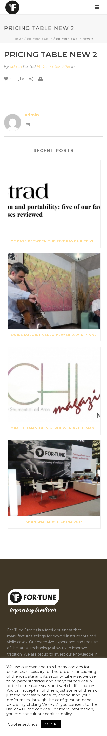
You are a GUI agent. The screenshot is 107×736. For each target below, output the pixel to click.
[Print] (43, 79)
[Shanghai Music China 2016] (54, 477)
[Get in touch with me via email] (28, 124)
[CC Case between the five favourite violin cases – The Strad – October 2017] (54, 197)
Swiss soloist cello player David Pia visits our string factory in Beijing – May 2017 (55, 335)
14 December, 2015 (53, 66)
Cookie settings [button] (22, 724)
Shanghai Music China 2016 (54, 522)
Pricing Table (39, 39)
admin (16, 66)
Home (18, 39)
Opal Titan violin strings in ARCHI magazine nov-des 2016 (55, 428)
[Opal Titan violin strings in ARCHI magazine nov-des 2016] (54, 384)
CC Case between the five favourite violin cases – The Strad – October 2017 (55, 241)
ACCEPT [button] (51, 724)
